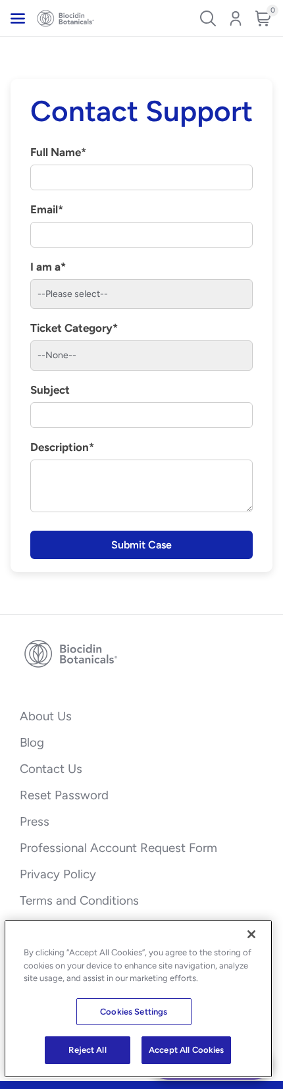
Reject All (87, 1050)
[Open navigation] (18, 18)
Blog (32, 742)
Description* (62, 447)
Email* (46, 209)
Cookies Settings (133, 1012)
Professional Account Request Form (118, 847)
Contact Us (51, 768)
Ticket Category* (74, 327)
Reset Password (64, 795)
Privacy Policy (58, 874)
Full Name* (58, 152)
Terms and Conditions (79, 900)
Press (34, 821)
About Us (46, 716)
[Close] (251, 934)
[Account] (235, 18)
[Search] (208, 18)
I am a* (48, 266)
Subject (50, 389)
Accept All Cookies (186, 1050)
